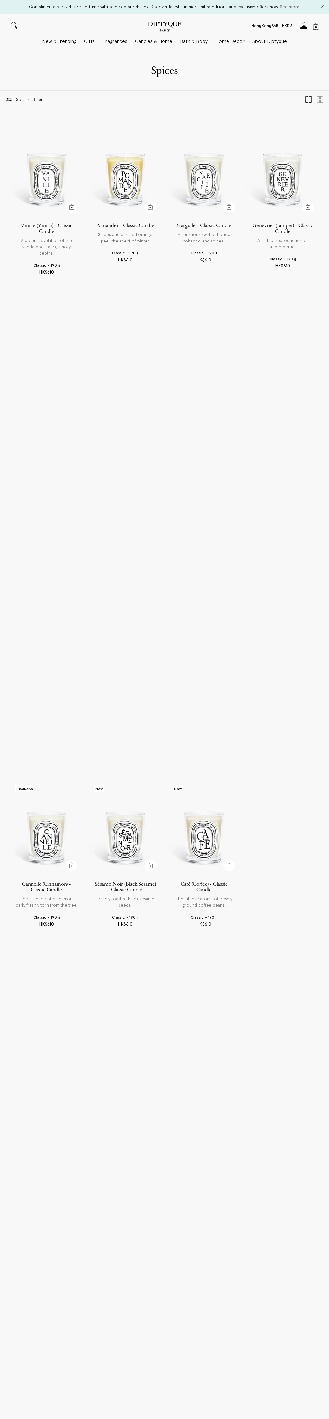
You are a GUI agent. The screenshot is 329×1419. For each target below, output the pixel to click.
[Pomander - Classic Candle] (125, 170)
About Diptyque (269, 41)
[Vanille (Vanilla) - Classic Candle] (46, 170)
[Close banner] (322, 7)
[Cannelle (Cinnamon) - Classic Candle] (46, 828)
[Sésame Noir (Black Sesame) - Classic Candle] (125, 828)
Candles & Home (153, 41)
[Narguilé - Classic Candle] (204, 170)
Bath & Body (194, 41)
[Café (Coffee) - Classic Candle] (204, 828)
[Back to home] (164, 27)
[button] (272, 26)
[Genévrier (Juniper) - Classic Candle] (282, 170)
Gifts (89, 41)
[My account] (304, 27)
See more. (290, 6)
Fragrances (114, 41)
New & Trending (59, 41)
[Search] (14, 26)
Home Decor (230, 41)
